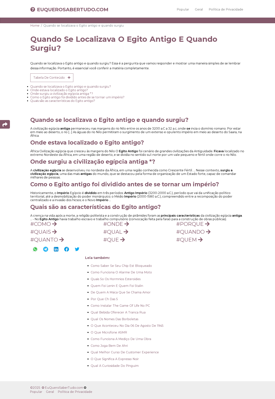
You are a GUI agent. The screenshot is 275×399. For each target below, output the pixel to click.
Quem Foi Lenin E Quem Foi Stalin (117, 286)
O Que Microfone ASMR (109, 332)
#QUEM (187, 239)
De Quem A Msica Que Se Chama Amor (121, 292)
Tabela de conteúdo (50, 77)
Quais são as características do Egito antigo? (62, 101)
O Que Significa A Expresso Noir (115, 359)
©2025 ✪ (37, 387)
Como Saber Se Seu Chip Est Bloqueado (121, 266)
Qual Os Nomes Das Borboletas (114, 319)
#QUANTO (44, 239)
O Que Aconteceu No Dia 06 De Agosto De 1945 (127, 325)
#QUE (111, 239)
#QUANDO (191, 232)
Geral (199, 9)
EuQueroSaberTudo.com (72, 10)
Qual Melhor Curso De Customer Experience (125, 352)
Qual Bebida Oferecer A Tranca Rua (118, 312)
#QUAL (113, 232)
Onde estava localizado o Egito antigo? (59, 90)
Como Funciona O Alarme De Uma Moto (121, 272)
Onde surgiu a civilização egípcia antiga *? (61, 93)
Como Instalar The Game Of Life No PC (120, 305)
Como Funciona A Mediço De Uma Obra (121, 339)
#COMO (41, 224)
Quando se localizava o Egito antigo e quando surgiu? (70, 86)
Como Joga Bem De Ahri (109, 346)
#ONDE (113, 224)
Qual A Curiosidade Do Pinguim (115, 366)
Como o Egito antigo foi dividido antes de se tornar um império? (77, 97)
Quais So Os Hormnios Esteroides (115, 279)
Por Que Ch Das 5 (104, 299)
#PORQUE (190, 224)
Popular (183, 9)
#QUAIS (41, 232)
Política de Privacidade (226, 9)
